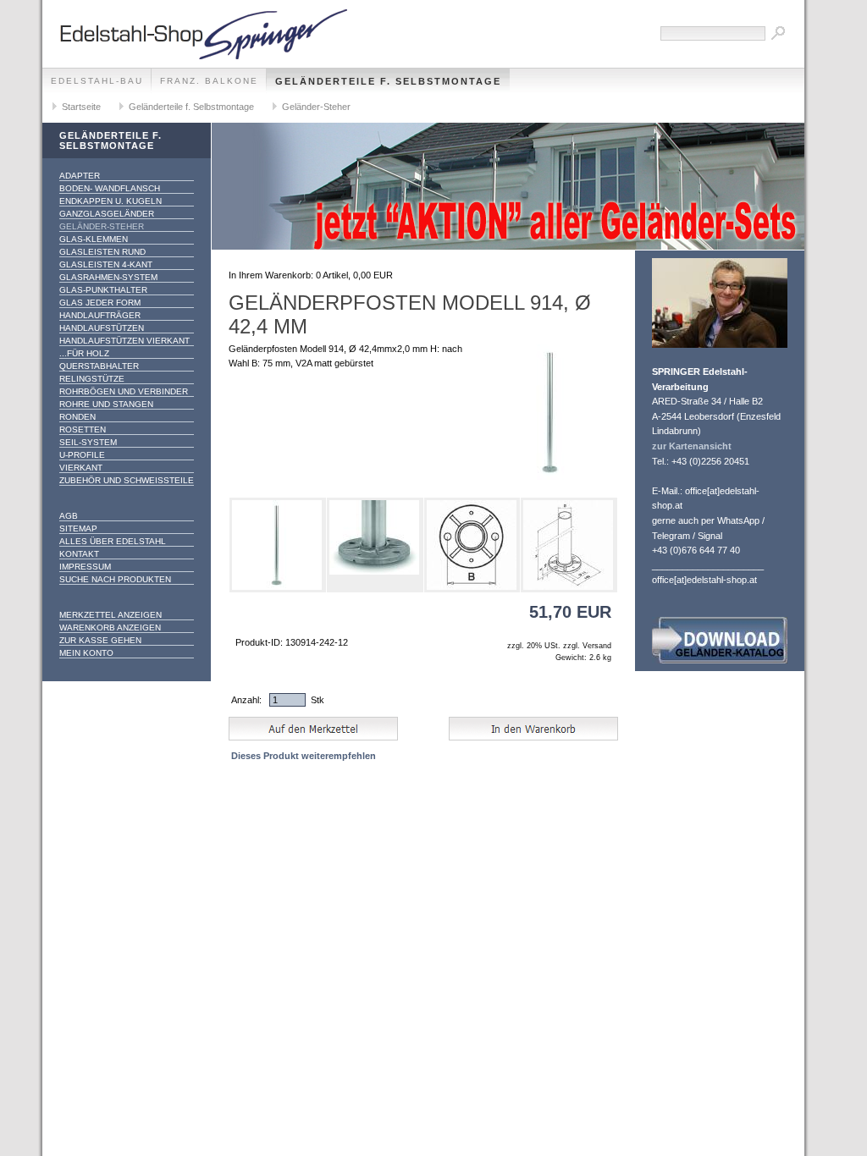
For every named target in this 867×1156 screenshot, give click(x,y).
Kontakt (79, 554)
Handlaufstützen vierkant (124, 340)
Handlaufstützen (101, 328)
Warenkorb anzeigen (110, 627)
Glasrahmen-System (108, 277)
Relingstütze (91, 378)
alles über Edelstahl (112, 541)
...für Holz (84, 353)
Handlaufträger (100, 315)
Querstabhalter (99, 366)
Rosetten (82, 429)
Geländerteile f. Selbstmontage (388, 81)
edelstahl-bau (97, 80)
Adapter (79, 175)
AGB (68, 515)
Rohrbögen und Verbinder (123, 391)
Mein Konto (86, 653)
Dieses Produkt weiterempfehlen (303, 756)
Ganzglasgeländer (106, 213)
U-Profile (82, 455)
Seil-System (88, 442)
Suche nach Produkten (115, 579)
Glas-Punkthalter (103, 290)
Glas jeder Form (100, 302)
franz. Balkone (209, 80)
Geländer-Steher (316, 107)
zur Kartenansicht (692, 446)
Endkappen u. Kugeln (110, 201)
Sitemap (78, 528)
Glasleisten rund (102, 251)
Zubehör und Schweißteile (126, 480)
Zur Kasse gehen (100, 640)
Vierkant (80, 467)
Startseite (81, 107)
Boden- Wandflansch (109, 188)
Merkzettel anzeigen (110, 614)
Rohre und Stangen (106, 404)
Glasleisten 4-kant (105, 264)
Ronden (77, 416)
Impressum (85, 566)
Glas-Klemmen (93, 239)
